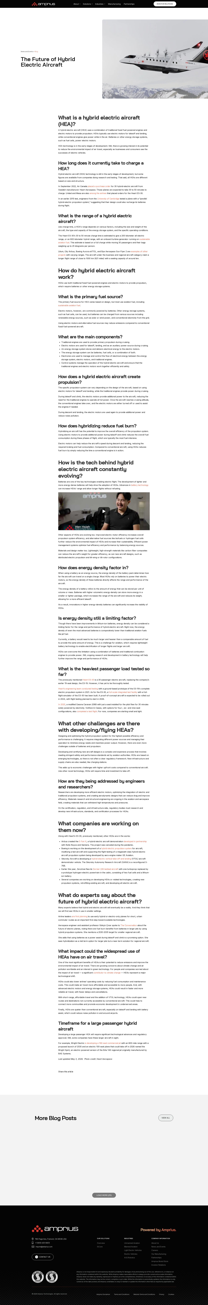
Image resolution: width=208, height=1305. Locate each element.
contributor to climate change (106, 972)
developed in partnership (135, 841)
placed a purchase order (99, 186)
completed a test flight (87, 711)
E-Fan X (82, 841)
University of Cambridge (108, 198)
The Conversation (128, 925)
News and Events (27, 51)
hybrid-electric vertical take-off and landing (111, 859)
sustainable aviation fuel (69, 305)
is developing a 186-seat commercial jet (103, 1043)
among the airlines (98, 193)
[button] (77, 4)
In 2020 (61, 704)
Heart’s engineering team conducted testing (78, 688)
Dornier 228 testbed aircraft (105, 869)
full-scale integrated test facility (123, 692)
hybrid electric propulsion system (116, 848)
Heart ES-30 (88, 680)
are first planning (79, 916)
